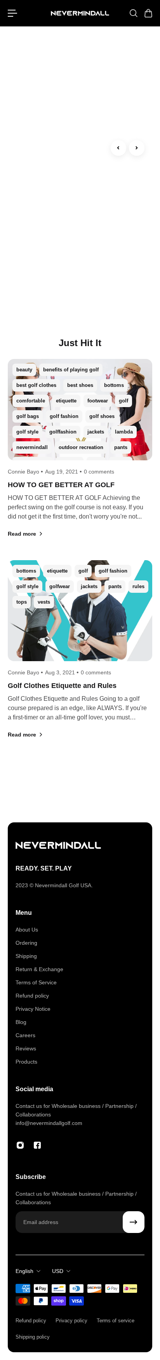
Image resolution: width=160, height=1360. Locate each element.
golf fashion (64, 416)
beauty (24, 370)
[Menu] (12, 13)
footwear (97, 401)
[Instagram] (20, 1145)
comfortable (30, 401)
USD (57, 1271)
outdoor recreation (81, 447)
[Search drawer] (133, 13)
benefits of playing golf (71, 370)
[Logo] (80, 13)
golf (123, 401)
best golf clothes (36, 385)
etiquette (66, 401)
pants (120, 447)
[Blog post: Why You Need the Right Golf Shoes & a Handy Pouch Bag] (80, 87)
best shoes (80, 385)
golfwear (59, 586)
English (24, 1271)
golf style (27, 432)
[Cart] (148, 13)
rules (138, 586)
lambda (124, 432)
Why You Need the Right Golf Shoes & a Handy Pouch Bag (78, 220)
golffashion (63, 432)
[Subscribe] (133, 1222)
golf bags (27, 416)
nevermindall (32, 447)
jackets (95, 432)
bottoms (114, 385)
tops (21, 602)
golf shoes (102, 416)
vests (44, 602)
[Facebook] (37, 1145)
